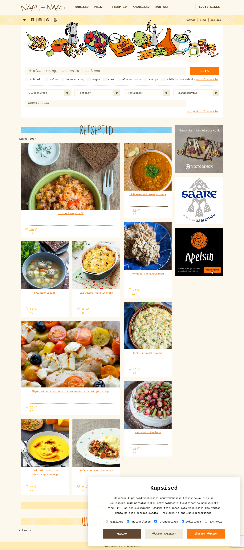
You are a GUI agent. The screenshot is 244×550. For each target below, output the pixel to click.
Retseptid (118, 7)
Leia (204, 71)
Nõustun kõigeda (205, 533)
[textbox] (47, 103)
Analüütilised (141, 521)
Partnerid (215, 521)
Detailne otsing (207, 79)
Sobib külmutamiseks (180, 79)
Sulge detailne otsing (203, 111)
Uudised (82, 7)
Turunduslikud (168, 521)
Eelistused (193, 521)
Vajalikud (116, 521)
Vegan (96, 79)
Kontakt (162, 7)
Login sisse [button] (209, 7)
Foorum (190, 20)
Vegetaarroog (75, 79)
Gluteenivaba (131, 79)
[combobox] (48, 92)
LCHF (111, 79)
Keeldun (122, 533)
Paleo (54, 79)
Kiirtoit (36, 79)
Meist (99, 7)
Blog (203, 20)
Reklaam (215, 20)
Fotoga (153, 79)
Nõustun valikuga (164, 533)
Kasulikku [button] (141, 7)
